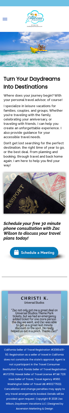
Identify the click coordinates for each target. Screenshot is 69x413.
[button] (6, 317)
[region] (34, 49)
